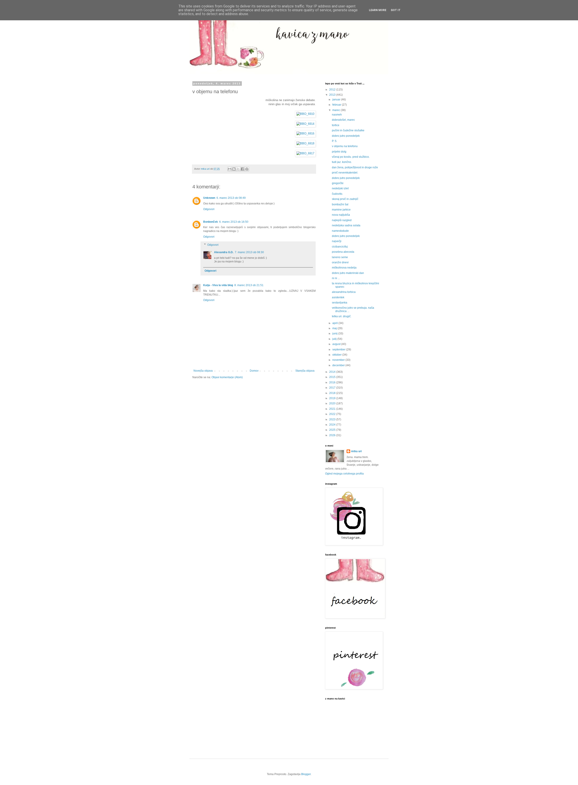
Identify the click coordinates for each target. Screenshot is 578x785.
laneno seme (340, 257)
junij (335, 333)
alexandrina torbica (344, 292)
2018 (332, 393)
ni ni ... (336, 278)
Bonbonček (210, 221)
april (335, 323)
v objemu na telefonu (345, 146)
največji (336, 241)
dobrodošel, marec (343, 119)
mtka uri (356, 451)
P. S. (334, 141)
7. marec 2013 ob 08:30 (249, 252)
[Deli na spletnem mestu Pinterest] (247, 169)
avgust (336, 344)
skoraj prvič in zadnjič (345, 199)
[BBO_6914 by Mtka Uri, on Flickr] (305, 123)
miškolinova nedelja (344, 267)
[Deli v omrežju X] (238, 169)
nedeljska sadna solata (346, 225)
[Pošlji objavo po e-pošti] (229, 169)
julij (334, 338)
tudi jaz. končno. (342, 162)
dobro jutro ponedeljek (346, 135)
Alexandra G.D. (223, 252)
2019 (332, 398)
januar (336, 99)
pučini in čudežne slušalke (348, 130)
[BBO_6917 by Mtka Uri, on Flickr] (305, 153)
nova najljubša (341, 214)
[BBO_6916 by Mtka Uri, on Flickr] (305, 133)
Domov (254, 370)
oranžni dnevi (340, 262)
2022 (332, 414)
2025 (332, 429)
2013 (332, 94)
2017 (332, 387)
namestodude (340, 230)
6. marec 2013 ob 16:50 (233, 221)
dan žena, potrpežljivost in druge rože (355, 167)
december (338, 365)
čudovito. (337, 193)
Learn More (377, 10)
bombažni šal (340, 204)
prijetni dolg (339, 151)
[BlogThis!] (234, 169)
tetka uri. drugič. (341, 316)
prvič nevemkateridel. (345, 172)
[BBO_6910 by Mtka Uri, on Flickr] (305, 114)
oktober (337, 354)
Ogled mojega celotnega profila (344, 473)
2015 (332, 377)
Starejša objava (305, 370)
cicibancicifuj (340, 246)
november (338, 359)
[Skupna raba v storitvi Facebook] (242, 169)
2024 (332, 424)
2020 (332, 403)
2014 (332, 371)
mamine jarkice (341, 209)
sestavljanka (339, 302)
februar (337, 104)
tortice (335, 125)
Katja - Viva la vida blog (218, 285)
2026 (332, 435)
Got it (396, 10)
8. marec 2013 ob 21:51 (248, 285)
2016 (332, 382)
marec (336, 110)
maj (335, 328)
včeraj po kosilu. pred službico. (351, 156)
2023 (332, 419)
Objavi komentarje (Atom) (227, 377)
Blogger (306, 774)
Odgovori (208, 209)
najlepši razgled (342, 220)
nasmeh (337, 114)
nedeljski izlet (340, 188)
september (339, 349)
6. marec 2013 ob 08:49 (231, 197)
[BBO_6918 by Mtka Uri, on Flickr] (305, 143)
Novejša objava (203, 370)
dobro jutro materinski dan (348, 273)
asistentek (338, 297)
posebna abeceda (343, 251)
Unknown (209, 197)
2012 (332, 89)
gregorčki (337, 183)
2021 (332, 408)
